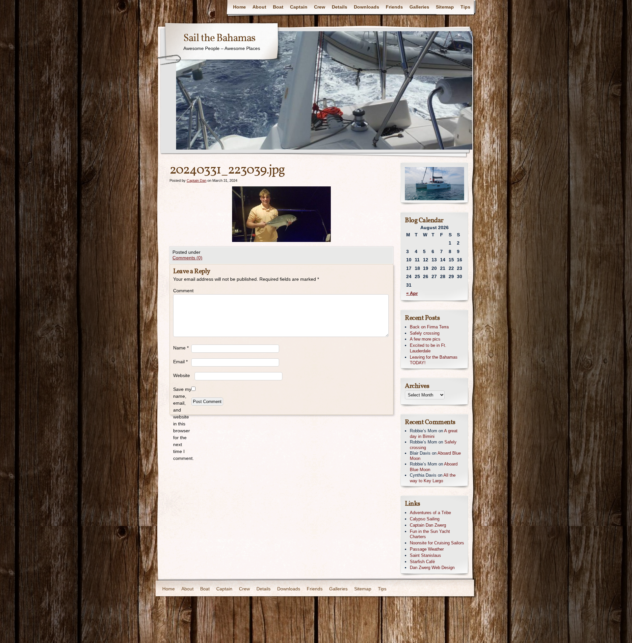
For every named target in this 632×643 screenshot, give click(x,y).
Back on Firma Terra (429, 326)
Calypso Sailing (424, 518)
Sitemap (445, 7)
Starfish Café (422, 561)
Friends (394, 7)
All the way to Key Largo (433, 478)
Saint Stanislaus (425, 555)
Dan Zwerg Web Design (432, 567)
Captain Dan (196, 180)
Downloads (366, 7)
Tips (465, 7)
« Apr (412, 293)
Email (180, 361)
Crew (319, 7)
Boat (278, 7)
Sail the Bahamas (219, 38)
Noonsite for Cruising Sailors (437, 542)
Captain (298, 7)
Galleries (419, 7)
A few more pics (425, 339)
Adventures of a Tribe (430, 512)
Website (181, 375)
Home (239, 7)
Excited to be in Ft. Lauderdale (428, 348)
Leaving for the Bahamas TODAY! (434, 360)
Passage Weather (427, 549)
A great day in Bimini (434, 433)
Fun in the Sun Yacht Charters (430, 534)
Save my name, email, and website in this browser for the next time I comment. (182, 424)
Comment (182, 290)
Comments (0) (187, 257)
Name (181, 347)
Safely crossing (424, 333)
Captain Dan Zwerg (428, 525)
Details (339, 7)
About (259, 7)
